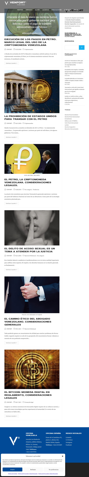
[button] (62, 456)
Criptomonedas (29, 49)
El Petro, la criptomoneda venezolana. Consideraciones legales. (27, 182)
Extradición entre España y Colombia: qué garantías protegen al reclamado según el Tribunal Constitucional (74, 71)
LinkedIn (68, 437)
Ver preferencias (53, 469)
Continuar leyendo (12, 63)
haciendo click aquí (73, 36)
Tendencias (36, 189)
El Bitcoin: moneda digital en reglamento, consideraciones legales (28, 395)
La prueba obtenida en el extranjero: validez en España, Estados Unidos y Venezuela (74, 80)
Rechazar (33, 469)
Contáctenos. (68, 28)
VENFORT (9, 49)
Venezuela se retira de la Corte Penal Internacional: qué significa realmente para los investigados (74, 89)
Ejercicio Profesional (30, 256)
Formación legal (29, 402)
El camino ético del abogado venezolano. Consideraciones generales (27, 322)
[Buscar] (82, 47)
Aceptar (12, 469)
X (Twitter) (69, 440)
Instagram (69, 442)
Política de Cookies (12, 473)
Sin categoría (28, 189)
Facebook (69, 445)
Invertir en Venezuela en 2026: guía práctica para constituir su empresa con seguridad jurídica (74, 63)
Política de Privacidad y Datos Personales (28, 473)
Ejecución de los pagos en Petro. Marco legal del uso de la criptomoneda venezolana (30, 42)
